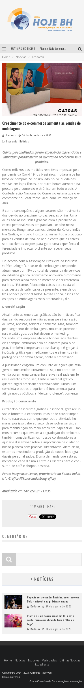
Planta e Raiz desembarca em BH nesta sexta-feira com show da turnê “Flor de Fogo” (50, 620)
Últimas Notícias (70, 660)
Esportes (33, 660)
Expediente (42, 664)
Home (6, 57)
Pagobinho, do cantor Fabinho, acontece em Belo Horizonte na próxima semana (53, 599)
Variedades (49, 660)
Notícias (24, 141)
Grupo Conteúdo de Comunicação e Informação (56, 681)
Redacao (11, 135)
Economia (12, 141)
